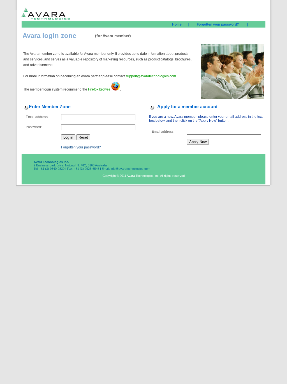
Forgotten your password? (81, 147)
